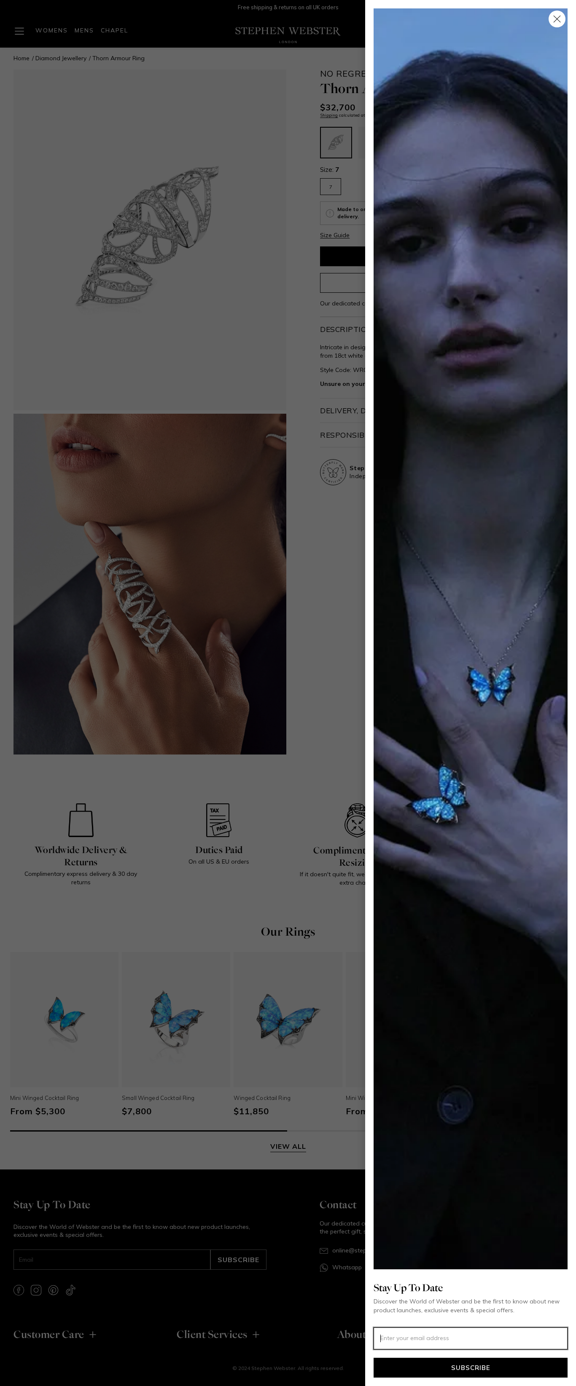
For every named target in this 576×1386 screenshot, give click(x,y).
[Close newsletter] (557, 19)
